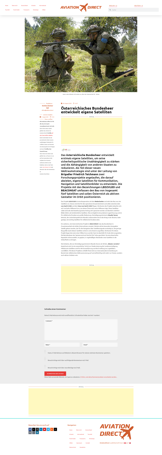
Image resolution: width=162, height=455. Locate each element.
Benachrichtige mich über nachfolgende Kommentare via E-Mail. (68, 360)
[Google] (30, 432)
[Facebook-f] (30, 429)
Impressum (79, 443)
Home (6, 5)
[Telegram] (48, 429)
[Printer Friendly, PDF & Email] (66, 150)
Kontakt (88, 443)
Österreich (14, 5)
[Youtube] (44, 429)
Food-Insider (16, 10)
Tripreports (26, 10)
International (42, 5)
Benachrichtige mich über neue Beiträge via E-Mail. (64, 368)
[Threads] (55, 429)
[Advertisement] (91, 131)
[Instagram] (37, 429)
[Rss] (51, 429)
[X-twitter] (33, 429)
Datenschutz (72, 447)
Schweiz (33, 5)
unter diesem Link (46, 167)
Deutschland (24, 5)
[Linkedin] (41, 429)
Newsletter (83, 447)
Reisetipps (35, 10)
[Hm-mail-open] (33, 432)
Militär (43, 10)
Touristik (7, 10)
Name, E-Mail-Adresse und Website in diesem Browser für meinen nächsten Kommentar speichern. (79, 353)
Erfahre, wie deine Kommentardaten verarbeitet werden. (98, 377)
